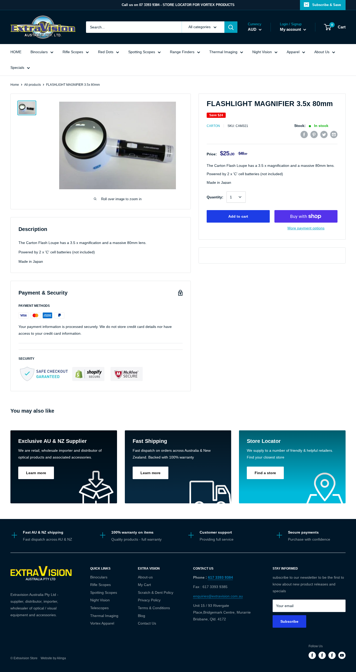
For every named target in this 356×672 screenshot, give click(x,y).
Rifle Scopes (100, 585)
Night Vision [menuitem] (262, 52)
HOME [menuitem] (15, 52)
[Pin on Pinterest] (314, 134)
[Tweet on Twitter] (324, 134)
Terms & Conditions (154, 608)
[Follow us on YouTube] (342, 655)
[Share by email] (333, 134)
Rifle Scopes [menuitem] (73, 52)
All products (32, 85)
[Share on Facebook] (304, 134)
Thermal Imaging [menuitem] (223, 52)
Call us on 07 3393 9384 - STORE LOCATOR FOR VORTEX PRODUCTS (178, 5)
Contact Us (147, 623)
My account (291, 29)
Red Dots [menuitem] (105, 52)
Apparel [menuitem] (293, 52)
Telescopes (99, 608)
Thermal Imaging (104, 616)
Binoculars (98, 577)
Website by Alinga (52, 658)
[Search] (230, 27)
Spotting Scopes (103, 592)
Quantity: (215, 197)
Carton (213, 126)
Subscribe (289, 621)
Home (14, 85)
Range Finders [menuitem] (182, 52)
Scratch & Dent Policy (155, 592)
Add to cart (238, 216)
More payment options (305, 228)
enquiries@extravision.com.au (218, 596)
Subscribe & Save (326, 5)
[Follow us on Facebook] (312, 655)
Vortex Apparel (102, 623)
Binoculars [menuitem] (39, 52)
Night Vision (100, 600)
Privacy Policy (149, 600)
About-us (145, 577)
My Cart (144, 585)
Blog (141, 616)
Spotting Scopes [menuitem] (141, 52)
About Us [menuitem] (321, 52)
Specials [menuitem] (17, 67)
